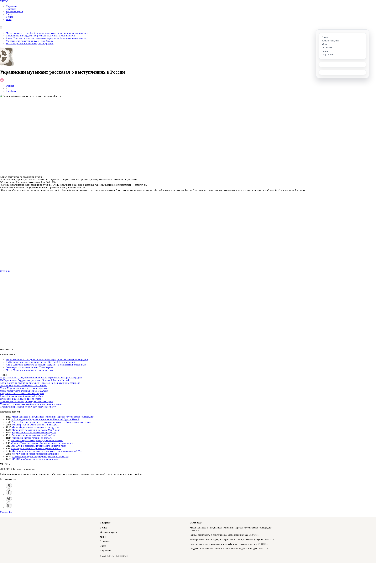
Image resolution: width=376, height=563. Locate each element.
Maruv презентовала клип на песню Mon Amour (24, 391)
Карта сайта (6, 512)
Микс (8, 19)
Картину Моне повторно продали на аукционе (35, 453)
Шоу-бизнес (12, 6)
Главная (10, 86)
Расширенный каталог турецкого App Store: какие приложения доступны (226, 539)
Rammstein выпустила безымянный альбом (21, 396)
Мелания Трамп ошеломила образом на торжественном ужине (31, 404)
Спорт (9, 14)
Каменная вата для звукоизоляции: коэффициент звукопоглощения (223, 544)
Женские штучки (14, 11)
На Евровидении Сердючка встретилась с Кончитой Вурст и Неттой (40, 35)
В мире (9, 17)
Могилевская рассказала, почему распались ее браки (26, 401)
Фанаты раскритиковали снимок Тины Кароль (29, 41)
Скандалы (11, 9)
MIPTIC (4, 1)
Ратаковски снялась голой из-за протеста (20, 399)
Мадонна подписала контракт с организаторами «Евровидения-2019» (47, 451)
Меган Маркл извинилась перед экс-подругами (29, 43)
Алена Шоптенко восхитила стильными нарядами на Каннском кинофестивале (46, 38)
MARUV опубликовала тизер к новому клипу (35, 459)
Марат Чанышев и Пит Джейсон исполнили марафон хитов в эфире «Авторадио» (47, 33)
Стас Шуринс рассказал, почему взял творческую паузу (28, 406)
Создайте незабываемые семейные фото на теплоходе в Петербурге (223, 548)
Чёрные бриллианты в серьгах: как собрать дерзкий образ (219, 535)
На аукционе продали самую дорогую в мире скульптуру (40, 456)
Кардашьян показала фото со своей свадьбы (22, 393)
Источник (5, 271)
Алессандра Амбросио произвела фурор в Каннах (36, 448)
